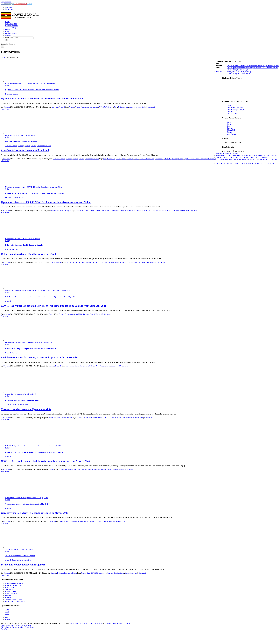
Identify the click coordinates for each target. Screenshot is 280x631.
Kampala (22, 197)
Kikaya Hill (231, 130)
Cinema (118, 159)
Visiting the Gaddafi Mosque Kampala (240, 72)
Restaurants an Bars (44, 146)
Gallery (7, 85)
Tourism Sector (141, 107)
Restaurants (89, 469)
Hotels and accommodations (21, 560)
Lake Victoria (231, 134)
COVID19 (103, 107)
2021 (7, 614)
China (87, 210)
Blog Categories (227, 151)
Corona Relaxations (82, 107)
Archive (225, 143)
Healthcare (90, 521)
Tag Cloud (107, 623)
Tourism (132, 107)
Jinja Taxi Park (10, 589)
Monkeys (129, 418)
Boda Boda (111, 159)
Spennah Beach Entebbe (13, 599)
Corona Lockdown (84, 262)
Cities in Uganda (232, 113)
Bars (104, 159)
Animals (8, 405)
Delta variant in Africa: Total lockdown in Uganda (22, 239)
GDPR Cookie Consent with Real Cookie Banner (18, 627)
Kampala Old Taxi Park (90, 366)
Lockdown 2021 (139, 262)
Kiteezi (229, 132)
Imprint (121, 623)
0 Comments (151, 107)
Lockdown (129, 262)
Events (27, 146)
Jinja (115, 107)
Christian (6, 107)
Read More (5, 109)
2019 (7, 610)
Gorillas (113, 418)
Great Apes (121, 418)
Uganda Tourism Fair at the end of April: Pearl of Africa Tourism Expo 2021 (242, 157)
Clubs (124, 159)
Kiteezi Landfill (10, 591)
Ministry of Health (142, 210)
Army (69, 262)
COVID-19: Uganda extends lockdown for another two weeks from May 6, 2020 (33, 446)
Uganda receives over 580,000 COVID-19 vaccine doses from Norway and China (33, 187)
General (15, 94)
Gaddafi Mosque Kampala (236, 109)
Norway (152, 210)
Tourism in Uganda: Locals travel (238, 73)
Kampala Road (105, 366)
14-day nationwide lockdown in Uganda (19, 549)
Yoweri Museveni (200, 159)
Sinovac (158, 210)
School (180, 159)
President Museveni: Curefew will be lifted (20, 135)
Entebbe (110, 107)
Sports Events (189, 159)
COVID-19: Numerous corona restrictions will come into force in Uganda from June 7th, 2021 (38, 290)
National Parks (123, 107)
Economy (8, 94)
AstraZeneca (79, 210)
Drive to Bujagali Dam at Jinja (237, 70)
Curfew (175, 159)
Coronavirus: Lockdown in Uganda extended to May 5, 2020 (26, 498)
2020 (7, 612)
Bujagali (229, 122)
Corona (71, 107)
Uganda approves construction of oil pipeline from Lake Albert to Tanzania (252, 68)
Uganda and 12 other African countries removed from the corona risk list (30, 83)
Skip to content (6, 2)
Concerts (130, 159)
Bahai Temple (10, 587)
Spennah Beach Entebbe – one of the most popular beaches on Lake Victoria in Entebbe (246, 155)
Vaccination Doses (168, 210)
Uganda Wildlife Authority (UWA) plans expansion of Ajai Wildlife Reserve (253, 66)
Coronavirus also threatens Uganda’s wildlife (20, 394)
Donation (131, 210)
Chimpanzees (87, 418)
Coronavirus (94, 107)
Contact (128, 623)
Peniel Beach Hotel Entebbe (15, 601)
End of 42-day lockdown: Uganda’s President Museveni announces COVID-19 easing (245, 163)
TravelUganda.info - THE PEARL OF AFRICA (86, 623)
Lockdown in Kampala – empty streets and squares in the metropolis (28, 342)
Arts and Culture (11, 146)
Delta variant (119, 262)
